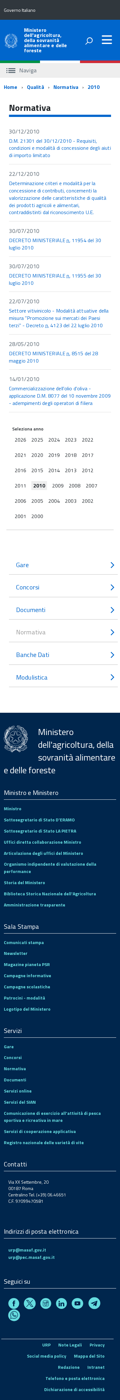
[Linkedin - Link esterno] (61, 1304)
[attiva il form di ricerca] (89, 40)
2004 (54, 501)
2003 (70, 501)
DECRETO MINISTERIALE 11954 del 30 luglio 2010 (55, 243)
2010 (94, 87)
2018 (70, 455)
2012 (87, 470)
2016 (20, 470)
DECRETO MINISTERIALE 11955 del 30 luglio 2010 (55, 279)
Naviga (27, 70)
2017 (87, 455)
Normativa (65, 87)
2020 (37, 455)
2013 (70, 470)
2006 (20, 501)
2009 (58, 485)
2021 (20, 455)
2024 (54, 440)
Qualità (35, 87)
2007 (91, 485)
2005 (37, 501)
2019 (54, 455)
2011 (20, 485)
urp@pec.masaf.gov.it (31, 1257)
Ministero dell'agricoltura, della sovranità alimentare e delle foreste (45, 40)
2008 (74, 485)
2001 (20, 516)
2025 (37, 440)
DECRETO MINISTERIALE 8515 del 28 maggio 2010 (53, 357)
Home (11, 87)
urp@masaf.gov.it (27, 1249)
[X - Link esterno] (30, 1304)
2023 (70, 440)
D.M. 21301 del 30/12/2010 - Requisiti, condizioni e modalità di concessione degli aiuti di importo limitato (60, 148)
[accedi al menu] (107, 40)
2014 (54, 470)
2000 (37, 516)
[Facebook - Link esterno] (13, 1304)
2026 (20, 440)
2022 (87, 440)
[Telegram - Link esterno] (94, 1304)
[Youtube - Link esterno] (77, 1304)
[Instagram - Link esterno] (45, 1304)
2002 (87, 501)
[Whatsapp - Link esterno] (14, 1316)
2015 (37, 470)
